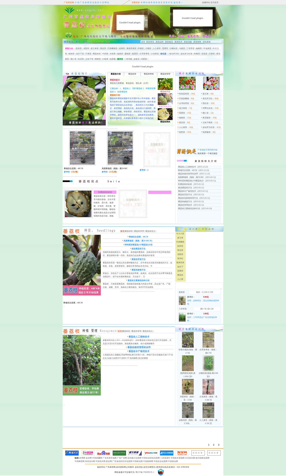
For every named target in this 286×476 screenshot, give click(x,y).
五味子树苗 (208, 122)
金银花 (137, 59)
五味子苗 (89, 59)
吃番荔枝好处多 (105, 192)
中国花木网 (100, 461)
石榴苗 (148, 48)
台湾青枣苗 (144, 54)
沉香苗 (212, 54)
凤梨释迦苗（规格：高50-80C (115, 168)
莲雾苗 (165, 48)
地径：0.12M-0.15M (204, 292)
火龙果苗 (155, 54)
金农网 (89, 458)
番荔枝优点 (150, 231)
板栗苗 (135, 54)
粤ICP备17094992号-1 (144, 472)
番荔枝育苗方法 (185, 194)
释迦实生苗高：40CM (73, 168)
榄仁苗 (73, 59)
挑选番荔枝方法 (185, 187)
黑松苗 (206, 103)
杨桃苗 (120, 54)
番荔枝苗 (97, 54)
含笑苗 (204, 54)
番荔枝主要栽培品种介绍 (189, 208)
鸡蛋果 (144, 59)
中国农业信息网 (161, 461)
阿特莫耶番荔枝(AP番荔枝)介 (191, 181)
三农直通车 (165, 458)
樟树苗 (98, 59)
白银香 (105, 59)
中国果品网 (173, 461)
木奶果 (113, 54)
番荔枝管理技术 (185, 205)
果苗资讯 (150, 42)
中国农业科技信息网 (151, 458)
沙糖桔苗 (174, 48)
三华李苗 (190, 48)
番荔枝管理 (139, 231)
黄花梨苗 (207, 118)
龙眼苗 (86, 48)
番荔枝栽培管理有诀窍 (188, 174)
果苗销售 (197, 42)
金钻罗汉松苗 (186, 54)
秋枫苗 (197, 54)
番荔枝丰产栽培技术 (187, 191)
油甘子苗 (80, 54)
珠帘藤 (129, 59)
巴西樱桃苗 (113, 48)
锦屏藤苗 (207, 132)
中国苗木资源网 (178, 458)
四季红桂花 (208, 108)
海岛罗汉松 (174, 54)
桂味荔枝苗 (184, 94)
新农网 (109, 461)
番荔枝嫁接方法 (185, 201)
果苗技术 (178, 42)
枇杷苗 (71, 54)
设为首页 (214, 2)
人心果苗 (157, 48)
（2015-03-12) (210, 177)
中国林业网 (138, 461)
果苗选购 (187, 42)
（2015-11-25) (204, 174)
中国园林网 (148, 461)
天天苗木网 (190, 458)
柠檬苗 (141, 48)
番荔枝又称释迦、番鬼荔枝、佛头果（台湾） (130, 83)
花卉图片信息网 (134, 458)
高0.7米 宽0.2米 (207, 309)
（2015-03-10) (206, 208)
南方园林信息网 (202, 458)
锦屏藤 (113, 59)
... (64, 306)
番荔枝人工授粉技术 (187, 167)
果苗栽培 (169, 42)
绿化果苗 (207, 42)
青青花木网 (90, 461)
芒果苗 (88, 54)
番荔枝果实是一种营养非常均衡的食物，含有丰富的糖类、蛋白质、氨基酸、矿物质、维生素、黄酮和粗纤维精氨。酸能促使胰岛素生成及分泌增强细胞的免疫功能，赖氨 (105, 206)
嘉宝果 (206, 94)
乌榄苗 (182, 48)
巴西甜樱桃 (184, 98)
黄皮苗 (103, 48)
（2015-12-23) (202, 167)
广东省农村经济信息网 (122, 461)
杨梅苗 (199, 48)
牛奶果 (105, 54)
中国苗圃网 (97, 458)
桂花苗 (81, 59)
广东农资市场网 (110, 458)
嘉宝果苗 (95, 48)
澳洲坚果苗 (131, 48)
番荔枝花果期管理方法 (188, 198)
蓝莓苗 (122, 48)
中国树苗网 (80, 461)
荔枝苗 (79, 48)
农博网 (82, 458)
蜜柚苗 (128, 54)
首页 (143, 42)
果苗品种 (160, 42)
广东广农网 (122, 458)
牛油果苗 (207, 48)
